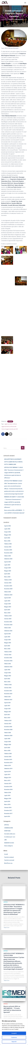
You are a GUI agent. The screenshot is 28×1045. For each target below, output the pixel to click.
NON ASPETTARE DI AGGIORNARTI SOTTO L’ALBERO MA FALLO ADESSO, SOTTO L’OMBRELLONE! (13, 462)
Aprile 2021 (7, 714)
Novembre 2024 (8, 588)
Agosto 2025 (7, 561)
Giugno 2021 (7, 708)
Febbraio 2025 (8, 579)
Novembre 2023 (8, 624)
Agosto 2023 (7, 633)
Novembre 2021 (8, 693)
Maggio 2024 (7, 606)
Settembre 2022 (8, 666)
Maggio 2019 (7, 777)
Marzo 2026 (7, 540)
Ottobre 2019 (7, 765)
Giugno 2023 (7, 639)
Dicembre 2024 (8, 585)
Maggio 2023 (7, 642)
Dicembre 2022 (8, 657)
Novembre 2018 (8, 789)
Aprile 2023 (7, 645)
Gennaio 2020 (7, 756)
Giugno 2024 (7, 603)
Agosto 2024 (7, 597)
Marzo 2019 (7, 780)
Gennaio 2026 (7, 546)
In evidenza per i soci (9, 836)
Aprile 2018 (7, 801)
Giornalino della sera (9, 833)
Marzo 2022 (7, 681)
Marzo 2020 (7, 750)
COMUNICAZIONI (8, 827)
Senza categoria (8, 845)
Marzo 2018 (7, 804)
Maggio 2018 (7, 798)
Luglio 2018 (7, 795)
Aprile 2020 (7, 747)
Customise (14, 1037)
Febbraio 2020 (8, 753)
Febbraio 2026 (8, 543)
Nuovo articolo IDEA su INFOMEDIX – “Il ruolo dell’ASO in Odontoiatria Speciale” (12, 1009)
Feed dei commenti (9, 860)
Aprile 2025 (7, 573)
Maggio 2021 (7, 711)
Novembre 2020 (8, 729)
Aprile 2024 (7, 609)
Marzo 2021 (7, 717)
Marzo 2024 (7, 612)
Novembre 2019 (8, 762)
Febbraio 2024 (8, 615)
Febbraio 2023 (8, 651)
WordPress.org (8, 863)
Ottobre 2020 (7, 732)
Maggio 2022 (7, 675)
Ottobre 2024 (7, 591)
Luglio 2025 (7, 564)
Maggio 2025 (7, 570)
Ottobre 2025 (7, 555)
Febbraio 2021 (8, 720)
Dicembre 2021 (8, 690)
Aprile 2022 (7, 678)
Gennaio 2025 (7, 582)
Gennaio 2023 (7, 654)
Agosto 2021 (7, 702)
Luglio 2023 (7, 636)
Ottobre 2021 (7, 696)
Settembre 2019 (8, 768)
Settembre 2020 (8, 735)
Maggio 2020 (7, 744)
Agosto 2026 (7, 525)
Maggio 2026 (7, 535)
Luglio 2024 (7, 600)
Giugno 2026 (7, 531)
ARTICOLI (10, 421)
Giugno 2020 (7, 741)
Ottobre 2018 (7, 792)
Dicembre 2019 (8, 759)
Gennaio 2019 (7, 783)
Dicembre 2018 (8, 786)
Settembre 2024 (8, 594)
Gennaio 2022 (7, 687)
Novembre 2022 (8, 660)
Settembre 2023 (8, 630)
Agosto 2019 (7, 771)
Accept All (14, 1033)
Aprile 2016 (7, 816)
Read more (6, 927)
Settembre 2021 (8, 699)
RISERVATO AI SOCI (9, 842)
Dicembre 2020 (8, 726)
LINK (5, 839)
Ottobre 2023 (7, 627)
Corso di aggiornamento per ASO (10, 429)
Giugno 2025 (7, 567)
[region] (14, 1031)
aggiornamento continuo (11, 424)
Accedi (6, 854)
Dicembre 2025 (8, 549)
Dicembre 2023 (8, 621)
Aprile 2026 (7, 537)
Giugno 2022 (7, 672)
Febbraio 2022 (8, 684)
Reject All (14, 1041)
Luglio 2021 (7, 705)
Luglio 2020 (7, 738)
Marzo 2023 (7, 648)
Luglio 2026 (7, 528)
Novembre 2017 (8, 813)
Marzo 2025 (7, 576)
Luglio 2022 (7, 669)
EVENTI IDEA (7, 830)
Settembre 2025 (8, 558)
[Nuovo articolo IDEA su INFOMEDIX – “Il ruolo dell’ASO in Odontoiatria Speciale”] (14, 993)
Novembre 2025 (8, 552)
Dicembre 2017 (8, 810)
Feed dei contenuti (9, 857)
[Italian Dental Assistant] (5, 3)
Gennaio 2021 (7, 723)
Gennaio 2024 (7, 618)
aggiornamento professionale (9, 426)
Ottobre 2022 (7, 663)
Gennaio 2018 (7, 807)
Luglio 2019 (7, 774)
